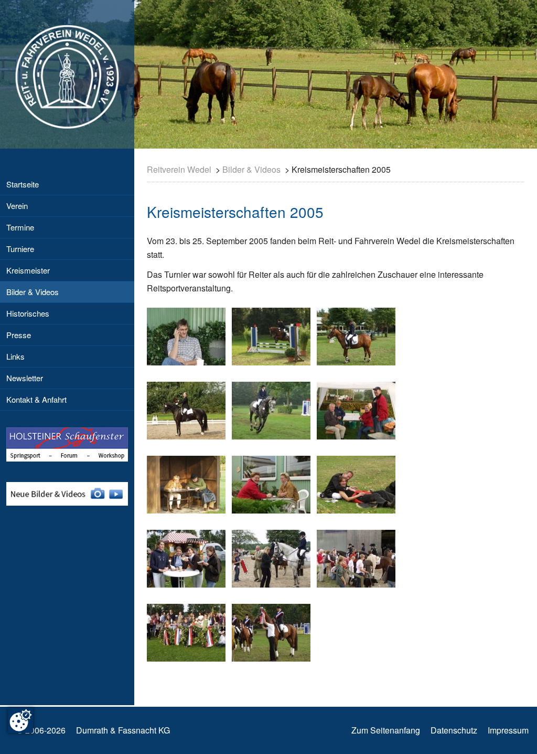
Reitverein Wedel (179, 169)
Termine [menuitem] (20, 227)
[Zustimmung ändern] (20, 720)
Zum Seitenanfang (385, 730)
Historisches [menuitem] (27, 313)
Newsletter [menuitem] (24, 377)
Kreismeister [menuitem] (28, 270)
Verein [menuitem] (17, 205)
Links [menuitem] (15, 356)
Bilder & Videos (251, 169)
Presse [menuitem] (18, 334)
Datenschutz (454, 730)
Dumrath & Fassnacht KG (123, 730)
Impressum (508, 730)
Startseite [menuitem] (22, 184)
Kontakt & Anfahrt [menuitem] (36, 399)
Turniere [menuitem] (20, 248)
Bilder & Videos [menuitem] (32, 291)
